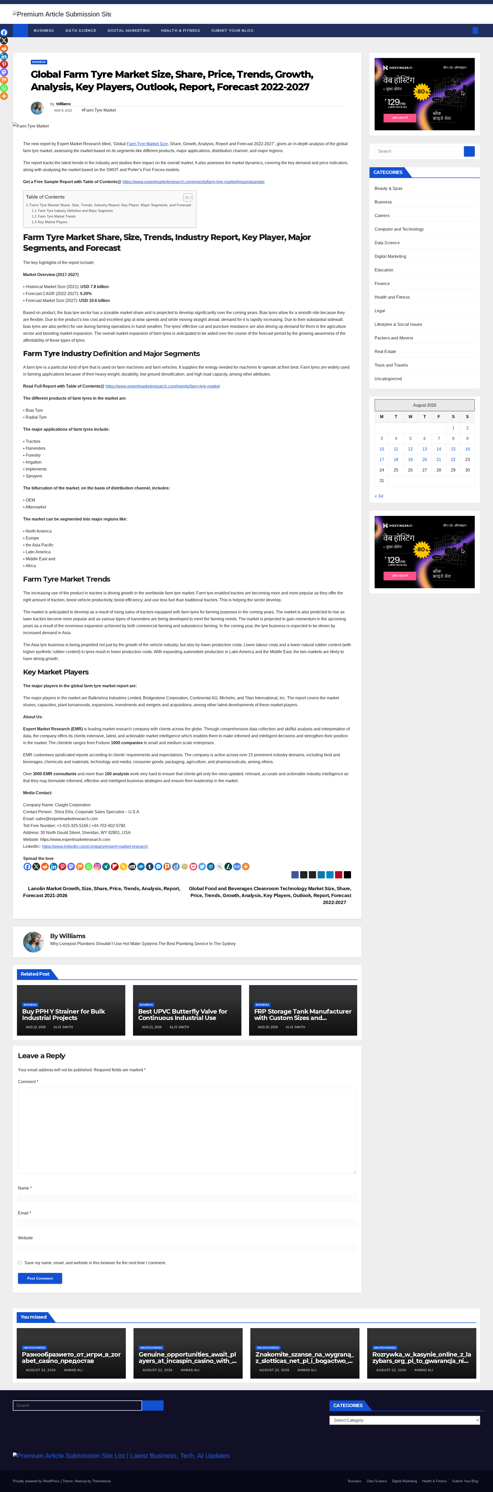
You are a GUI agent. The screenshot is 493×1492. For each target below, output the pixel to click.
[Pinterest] (62, 866)
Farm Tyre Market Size (147, 144)
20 (424, 459)
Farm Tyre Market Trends (57, 216)
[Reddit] (45, 866)
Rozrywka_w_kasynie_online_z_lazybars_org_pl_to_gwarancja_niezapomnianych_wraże (421, 1361)
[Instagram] (97, 866)
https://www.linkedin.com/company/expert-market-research (95, 846)
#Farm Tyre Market (99, 110)
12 (410, 449)
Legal (380, 311)
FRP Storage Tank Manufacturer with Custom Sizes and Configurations (303, 1018)
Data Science (80, 30)
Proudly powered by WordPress (37, 1481)
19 (410, 459)
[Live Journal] (219, 866)
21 (439, 459)
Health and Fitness (392, 297)
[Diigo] (176, 866)
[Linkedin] (54, 866)
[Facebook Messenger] (158, 866)
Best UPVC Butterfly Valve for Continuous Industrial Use (182, 1015)
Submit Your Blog (232, 30)
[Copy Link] (123, 866)
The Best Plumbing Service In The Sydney (197, 943)
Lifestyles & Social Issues (398, 324)
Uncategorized (388, 379)
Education (384, 270)
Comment (28, 1081)
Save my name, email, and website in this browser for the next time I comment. (95, 1263)
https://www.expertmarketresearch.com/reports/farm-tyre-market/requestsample (193, 182)
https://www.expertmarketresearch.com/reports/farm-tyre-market (163, 386)
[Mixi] (184, 866)
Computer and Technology (399, 229)
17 (382, 459)
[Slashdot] (228, 866)
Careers (382, 215)
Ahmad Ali (73, 1370)
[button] (466, 30)
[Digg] (211, 866)
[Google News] (237, 866)
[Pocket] (193, 866)
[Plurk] (167, 866)
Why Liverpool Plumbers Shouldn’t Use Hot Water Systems (103, 943)
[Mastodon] (71, 866)
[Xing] (106, 866)
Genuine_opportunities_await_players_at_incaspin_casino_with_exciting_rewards (187, 1361)
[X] (36, 866)
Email (24, 1213)
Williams (63, 104)
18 (396, 459)
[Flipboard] (115, 866)
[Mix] (80, 866)
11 (396, 449)
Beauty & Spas (389, 188)
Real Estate (385, 351)
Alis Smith (63, 1027)
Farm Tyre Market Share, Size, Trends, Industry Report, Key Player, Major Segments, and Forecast (110, 205)
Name (25, 1188)
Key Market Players (53, 222)
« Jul (379, 496)
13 (424, 449)
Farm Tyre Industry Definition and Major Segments (75, 211)
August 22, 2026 (41, 1370)
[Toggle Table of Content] (185, 197)
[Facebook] (27, 866)
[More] (246, 866)
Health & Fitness (180, 30)
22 (453, 459)
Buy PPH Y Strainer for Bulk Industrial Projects (63, 1015)
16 (467, 449)
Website (25, 1238)
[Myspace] (132, 866)
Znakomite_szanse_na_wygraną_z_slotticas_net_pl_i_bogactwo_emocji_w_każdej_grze (304, 1361)
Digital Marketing (129, 30)
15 (453, 449)
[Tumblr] (150, 866)
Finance (382, 283)
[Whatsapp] (88, 866)
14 (439, 449)
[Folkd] (141, 866)
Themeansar (101, 1481)
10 (382, 449)
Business (44, 30)
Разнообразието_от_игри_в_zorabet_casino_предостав (71, 1358)
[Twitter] (202, 866)
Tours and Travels (391, 365)
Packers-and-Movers (394, 338)
